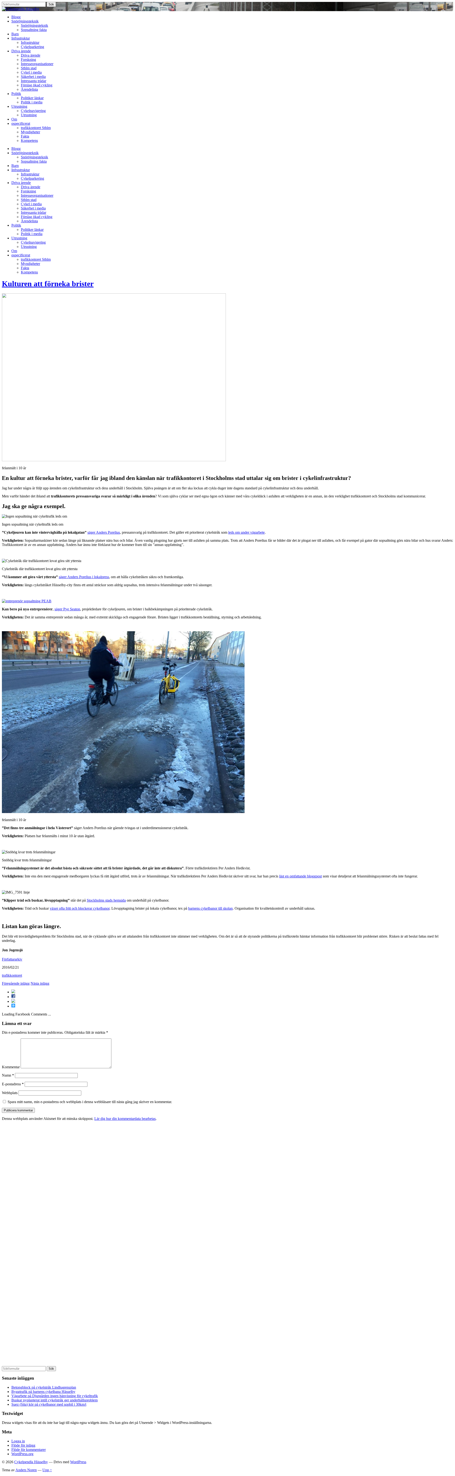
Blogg (16, 17)
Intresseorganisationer (37, 64)
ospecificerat (20, 123)
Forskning (28, 60)
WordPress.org (22, 1454)
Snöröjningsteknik (25, 21)
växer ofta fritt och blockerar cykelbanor (79, 908)
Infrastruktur (20, 38)
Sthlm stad (28, 68)
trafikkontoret (12, 975)
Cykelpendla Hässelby (31, 1462)
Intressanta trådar (33, 81)
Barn (15, 34)
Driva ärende (21, 51)
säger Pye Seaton (67, 609)
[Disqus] (227, 1184)
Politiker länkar (32, 98)
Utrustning (19, 106)
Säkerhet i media (33, 77)
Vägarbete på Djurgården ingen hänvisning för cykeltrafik (54, 1396)
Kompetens (29, 141)
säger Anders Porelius (103, 532)
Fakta (25, 136)
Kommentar (11, 1067)
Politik (16, 94)
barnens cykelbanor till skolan (210, 908)
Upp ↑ (47, 1470)
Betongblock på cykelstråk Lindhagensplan (43, 1387)
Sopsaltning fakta (34, 30)
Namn (8, 1075)
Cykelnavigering (33, 111)
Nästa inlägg (40, 983)
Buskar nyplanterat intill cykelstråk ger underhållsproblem (54, 1400)
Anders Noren (26, 1470)
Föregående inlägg (16, 983)
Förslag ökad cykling (36, 85)
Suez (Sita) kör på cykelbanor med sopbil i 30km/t (48, 1404)
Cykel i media (31, 72)
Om (14, 119)
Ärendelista (29, 89)
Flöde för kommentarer (28, 1450)
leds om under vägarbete (246, 532)
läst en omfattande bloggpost (300, 876)
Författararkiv (12, 959)
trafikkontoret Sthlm (36, 128)
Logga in (18, 1441)
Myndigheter (30, 132)
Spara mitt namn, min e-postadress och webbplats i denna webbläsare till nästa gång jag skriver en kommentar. (90, 1102)
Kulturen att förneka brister (48, 283)
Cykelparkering (32, 47)
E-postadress (13, 1084)
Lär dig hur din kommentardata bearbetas (125, 1119)
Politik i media (31, 102)
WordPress (78, 1462)
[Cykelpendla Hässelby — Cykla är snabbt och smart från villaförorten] (20, 9)
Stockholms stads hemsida (106, 900)
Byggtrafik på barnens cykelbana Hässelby (43, 1392)
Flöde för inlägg (23, 1445)
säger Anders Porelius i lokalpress (84, 577)
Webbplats (10, 1093)
